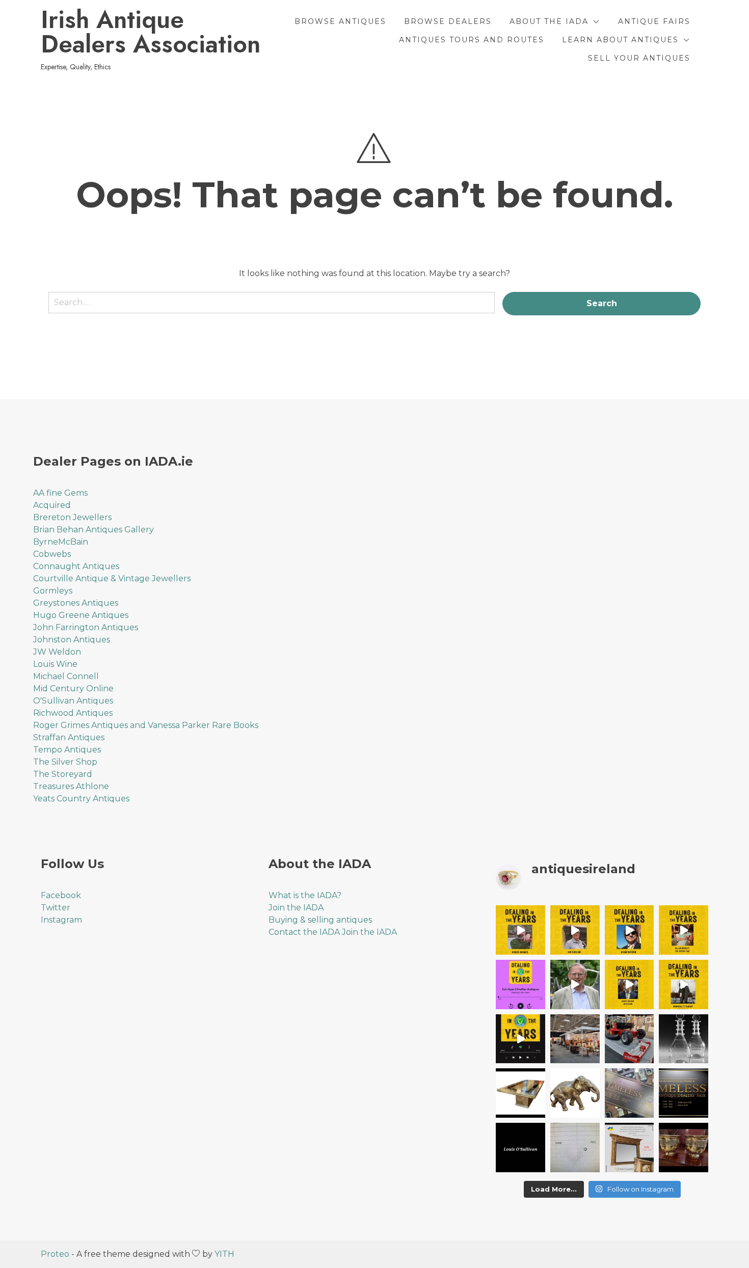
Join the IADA (296, 907)
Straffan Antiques (68, 737)
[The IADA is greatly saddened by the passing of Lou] (520, 1147)
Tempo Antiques (67, 749)
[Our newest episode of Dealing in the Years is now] (520, 984)
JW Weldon (57, 652)
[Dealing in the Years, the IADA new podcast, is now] (683, 984)
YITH (224, 1254)
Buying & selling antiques (320, 920)
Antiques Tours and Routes (471, 39)
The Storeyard (62, 774)
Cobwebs (52, 554)
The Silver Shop (65, 762)
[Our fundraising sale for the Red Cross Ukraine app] (683, 1147)
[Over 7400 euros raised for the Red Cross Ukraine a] (575, 1147)
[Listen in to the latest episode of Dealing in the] (629, 930)
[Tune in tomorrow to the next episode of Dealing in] (575, 930)
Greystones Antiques (75, 603)
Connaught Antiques (76, 566)
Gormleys (52, 591)
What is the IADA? (305, 895)
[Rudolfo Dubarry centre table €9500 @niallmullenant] (520, 1093)
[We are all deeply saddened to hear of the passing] (575, 984)
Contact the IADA (304, 932)
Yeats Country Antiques (81, 798)
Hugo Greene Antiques (80, 615)
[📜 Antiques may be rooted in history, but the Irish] (520, 1039)
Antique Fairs (654, 21)
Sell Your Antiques (639, 58)
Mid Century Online (73, 688)
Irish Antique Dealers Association (150, 32)
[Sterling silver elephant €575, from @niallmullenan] (575, 1093)
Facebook (61, 895)
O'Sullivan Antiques (73, 701)
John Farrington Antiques (85, 627)
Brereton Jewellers (72, 517)
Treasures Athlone (71, 786)
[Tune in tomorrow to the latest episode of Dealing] (520, 930)
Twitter (55, 907)
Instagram (61, 920)
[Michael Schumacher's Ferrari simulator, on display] (629, 1039)
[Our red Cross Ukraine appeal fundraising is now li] (629, 1147)
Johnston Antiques (71, 639)
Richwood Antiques (73, 713)
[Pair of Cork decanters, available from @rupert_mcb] (683, 1039)
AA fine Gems (60, 493)
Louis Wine (55, 664)
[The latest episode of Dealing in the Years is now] (683, 930)
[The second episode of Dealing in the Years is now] (629, 984)
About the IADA (549, 21)
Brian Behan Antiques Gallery (93, 529)
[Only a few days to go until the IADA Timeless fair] (629, 1093)
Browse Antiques (340, 21)
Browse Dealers (448, 21)
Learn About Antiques (620, 39)
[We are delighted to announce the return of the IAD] (683, 1093)
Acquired (52, 505)
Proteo (55, 1254)
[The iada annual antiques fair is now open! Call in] (575, 1039)
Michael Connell (66, 676)
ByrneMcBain (60, 542)
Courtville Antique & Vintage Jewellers (112, 578)
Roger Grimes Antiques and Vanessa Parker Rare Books (145, 725)
